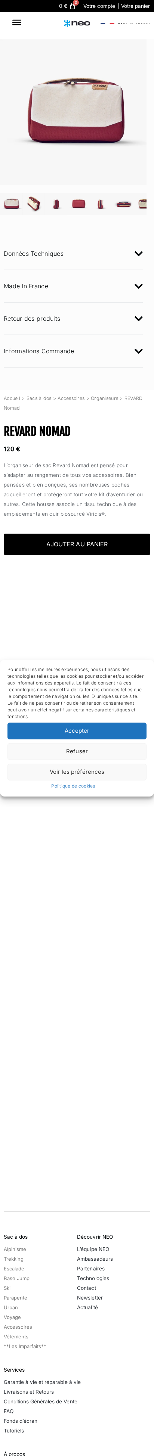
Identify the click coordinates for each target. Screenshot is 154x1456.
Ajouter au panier (76, 544)
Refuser (76, 751)
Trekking (14, 1259)
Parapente (15, 1298)
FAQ (8, 1411)
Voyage (12, 1317)
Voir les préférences (77, 771)
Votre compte (99, 6)
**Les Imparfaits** (25, 1346)
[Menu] (17, 23)
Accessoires (71, 398)
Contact (86, 1288)
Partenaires (90, 1269)
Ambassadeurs (95, 1259)
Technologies (93, 1278)
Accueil (12, 398)
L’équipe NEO (93, 1249)
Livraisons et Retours (29, 1392)
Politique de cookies (73, 786)
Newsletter (89, 1298)
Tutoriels (14, 1431)
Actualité (87, 1307)
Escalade (14, 1269)
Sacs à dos (39, 398)
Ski (7, 1288)
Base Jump (17, 1278)
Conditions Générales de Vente (40, 1401)
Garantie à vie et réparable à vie (42, 1382)
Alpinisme (15, 1249)
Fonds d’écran (20, 1421)
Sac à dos (16, 1237)
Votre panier (135, 6)
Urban (11, 1307)
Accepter (77, 730)
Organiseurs (104, 398)
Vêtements (16, 1336)
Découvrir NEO (95, 1237)
